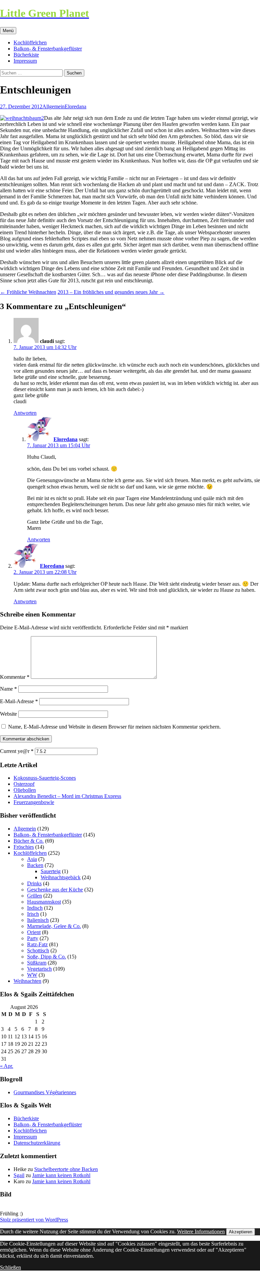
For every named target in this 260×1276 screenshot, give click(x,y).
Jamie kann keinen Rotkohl (61, 1175)
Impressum (25, 61)
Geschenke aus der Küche (55, 889)
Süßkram (36, 963)
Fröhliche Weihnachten (28, 292)
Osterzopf (24, 784)
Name (8, 689)
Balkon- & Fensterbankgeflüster (48, 48)
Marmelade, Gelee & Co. (54, 926)
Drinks (34, 883)
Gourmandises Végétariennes (45, 1092)
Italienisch (38, 920)
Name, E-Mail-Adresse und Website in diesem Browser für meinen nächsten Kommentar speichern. (114, 727)
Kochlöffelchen (30, 42)
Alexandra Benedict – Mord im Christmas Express (67, 796)
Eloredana (75, 106)
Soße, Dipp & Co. (46, 956)
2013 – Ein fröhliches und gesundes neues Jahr (111, 292)
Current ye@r (17, 751)
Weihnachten (27, 981)
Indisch (35, 908)
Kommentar (14, 677)
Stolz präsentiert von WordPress (34, 1220)
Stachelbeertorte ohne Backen (66, 1169)
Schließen (10, 1267)
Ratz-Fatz (37, 944)
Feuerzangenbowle (34, 802)
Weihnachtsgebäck (61, 877)
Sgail (19, 1175)
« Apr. (6, 1066)
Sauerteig (51, 871)
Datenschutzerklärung (37, 1143)
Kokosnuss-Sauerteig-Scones (45, 778)
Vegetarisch (39, 969)
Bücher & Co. (29, 841)
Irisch (33, 914)
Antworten (25, 413)
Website (8, 714)
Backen (35, 865)
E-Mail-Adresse (19, 701)
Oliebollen (25, 790)
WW (32, 975)
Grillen (34, 896)
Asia (32, 859)
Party (32, 938)
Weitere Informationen (201, 1231)
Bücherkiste (26, 55)
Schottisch (38, 950)
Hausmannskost (44, 902)
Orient (34, 932)
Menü (8, 30)
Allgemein (53, 106)
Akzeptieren (240, 1231)
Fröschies (24, 847)
